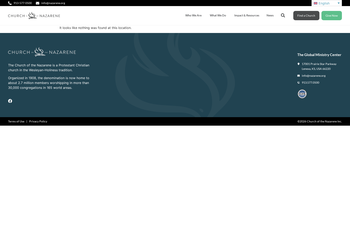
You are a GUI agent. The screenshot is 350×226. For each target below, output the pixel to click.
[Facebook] (10, 101)
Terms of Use (16, 121)
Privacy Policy (38, 121)
